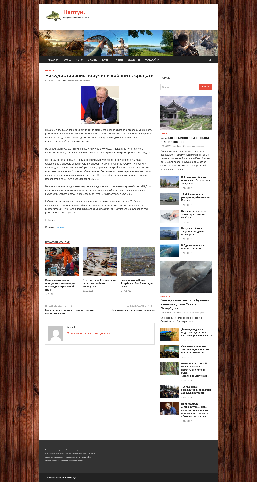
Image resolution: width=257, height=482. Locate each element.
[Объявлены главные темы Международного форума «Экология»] (169, 356)
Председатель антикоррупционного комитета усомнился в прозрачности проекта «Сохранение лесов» (194, 409)
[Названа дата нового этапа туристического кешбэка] (169, 221)
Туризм (118, 60)
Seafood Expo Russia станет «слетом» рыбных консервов (99, 283)
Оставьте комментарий (79, 80)
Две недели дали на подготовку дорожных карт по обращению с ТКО (196, 332)
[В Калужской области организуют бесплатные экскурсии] (169, 187)
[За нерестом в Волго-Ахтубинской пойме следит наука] (138, 276)
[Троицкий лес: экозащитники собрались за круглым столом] (169, 397)
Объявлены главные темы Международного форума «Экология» (195, 349)
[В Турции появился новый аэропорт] (169, 255)
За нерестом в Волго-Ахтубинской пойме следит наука (137, 283)
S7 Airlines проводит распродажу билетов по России (195, 197)
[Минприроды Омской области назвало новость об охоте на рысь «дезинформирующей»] (169, 373)
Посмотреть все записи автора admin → (89, 333)
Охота (67, 60)
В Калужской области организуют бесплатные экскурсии (195, 180)
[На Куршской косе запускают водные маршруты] (169, 238)
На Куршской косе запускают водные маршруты (192, 231)
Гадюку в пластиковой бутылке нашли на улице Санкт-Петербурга (184, 304)
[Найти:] (186, 87)
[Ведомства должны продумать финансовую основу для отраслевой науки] (62, 276)
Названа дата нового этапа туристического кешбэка (194, 214)
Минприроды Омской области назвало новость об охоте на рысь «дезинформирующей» (195, 369)
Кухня (105, 60)
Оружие (92, 60)
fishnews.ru (62, 227)
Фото (79, 60)
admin (63, 80)
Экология (134, 60)
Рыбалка (53, 60)
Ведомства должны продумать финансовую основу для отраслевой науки (60, 284)
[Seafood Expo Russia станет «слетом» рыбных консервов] (100, 276)
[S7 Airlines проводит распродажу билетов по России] (169, 204)
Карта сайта (152, 60)
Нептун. (74, 12)
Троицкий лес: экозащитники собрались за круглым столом (196, 389)
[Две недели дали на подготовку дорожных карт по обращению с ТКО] (169, 339)
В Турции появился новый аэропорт (192, 247)
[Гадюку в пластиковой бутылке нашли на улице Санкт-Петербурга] (186, 293)
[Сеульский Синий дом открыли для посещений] (186, 131)
